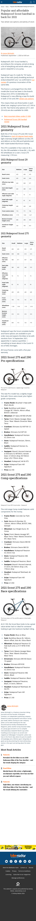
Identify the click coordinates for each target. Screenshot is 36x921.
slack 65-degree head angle (22, 136)
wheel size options (26, 99)
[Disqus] (18, 819)
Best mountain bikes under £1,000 (17, 116)
